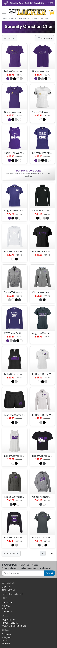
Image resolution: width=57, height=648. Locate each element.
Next (51, 553)
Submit (49, 573)
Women (9, 38)
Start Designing (14, 63)
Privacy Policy (8, 619)
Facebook (6, 634)
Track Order (7, 602)
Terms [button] (50, 3)
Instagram (6, 637)
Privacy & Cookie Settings (14, 625)
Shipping (6, 605)
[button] (4, 12)
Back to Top (11, 553)
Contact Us (7, 611)
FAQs (4, 608)
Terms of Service (10, 622)
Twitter (5, 640)
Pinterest (6, 643)
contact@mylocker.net (12, 594)
